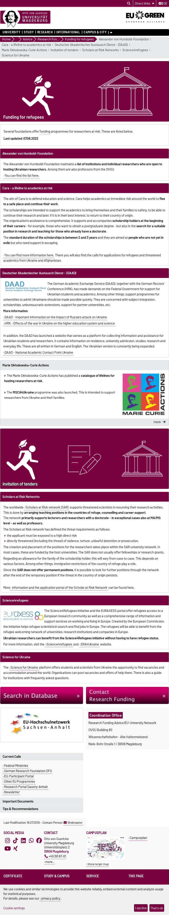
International (68, 32)
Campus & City (95, 32)
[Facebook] (39, 841)
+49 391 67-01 (57, 856)
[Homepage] (25, 19)
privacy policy (50, 898)
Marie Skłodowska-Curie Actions (24, 50)
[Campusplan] (105, 858)
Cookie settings (14, 908)
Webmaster (75, 822)
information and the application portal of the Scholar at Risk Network (59, 587)
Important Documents (18, 801)
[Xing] (15, 849)
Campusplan (138, 837)
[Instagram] (7, 841)
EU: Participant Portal (19, 776)
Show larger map (98, 864)
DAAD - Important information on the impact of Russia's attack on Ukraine (56, 317)
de (165, 3)
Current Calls (12, 756)
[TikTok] (15, 841)
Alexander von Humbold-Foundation (124, 39)
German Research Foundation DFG (28, 771)
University (11, 32)
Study (29, 32)
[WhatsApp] (31, 841)
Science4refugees (135, 50)
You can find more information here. (29, 255)
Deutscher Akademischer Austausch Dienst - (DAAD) (91, 44)
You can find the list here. (22, 175)
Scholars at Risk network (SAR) (47, 507)
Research (45, 32)
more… (50, 861)
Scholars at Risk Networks (100, 50)
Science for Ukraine (15, 55)
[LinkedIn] (23, 841)
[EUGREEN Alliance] (147, 23)
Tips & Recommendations (20, 809)
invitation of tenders (64, 50)
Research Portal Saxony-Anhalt (26, 786)
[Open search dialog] (128, 3)
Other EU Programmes (19, 781)
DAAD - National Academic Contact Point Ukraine (39, 352)
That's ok (156, 908)
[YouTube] (7, 849)
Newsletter (12, 792)
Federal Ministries (16, 765)
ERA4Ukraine (90, 644)
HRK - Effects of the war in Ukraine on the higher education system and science (60, 323)
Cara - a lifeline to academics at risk (26, 44)
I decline (141, 908)
